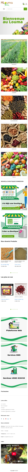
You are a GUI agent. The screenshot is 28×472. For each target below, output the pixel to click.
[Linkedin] (8, 419)
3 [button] (13, 272)
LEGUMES (14, 92)
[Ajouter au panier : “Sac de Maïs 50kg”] (6, 259)
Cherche (25, 9)
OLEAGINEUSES (14, 120)
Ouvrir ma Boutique (8, 236)
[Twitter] (4, 419)
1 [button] (10, 272)
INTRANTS (14, 64)
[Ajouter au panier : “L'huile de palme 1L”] (6, 295)
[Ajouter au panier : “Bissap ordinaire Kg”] (19, 295)
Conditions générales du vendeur (8, 411)
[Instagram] (10, 419)
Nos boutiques (4, 405)
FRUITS (14, 177)
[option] (7, 258)
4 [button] (14, 272)
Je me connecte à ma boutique (11, 208)
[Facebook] (1, 419)
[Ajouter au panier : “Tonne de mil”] (19, 259)
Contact (2, 407)
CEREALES (14, 148)
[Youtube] (6, 419)
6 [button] (17, 272)
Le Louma (3, 403)
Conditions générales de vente (7, 409)
